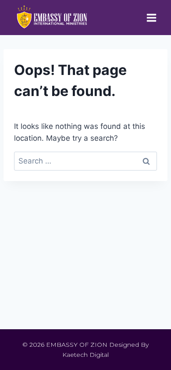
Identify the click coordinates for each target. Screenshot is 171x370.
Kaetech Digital (85, 355)
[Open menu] (151, 17)
